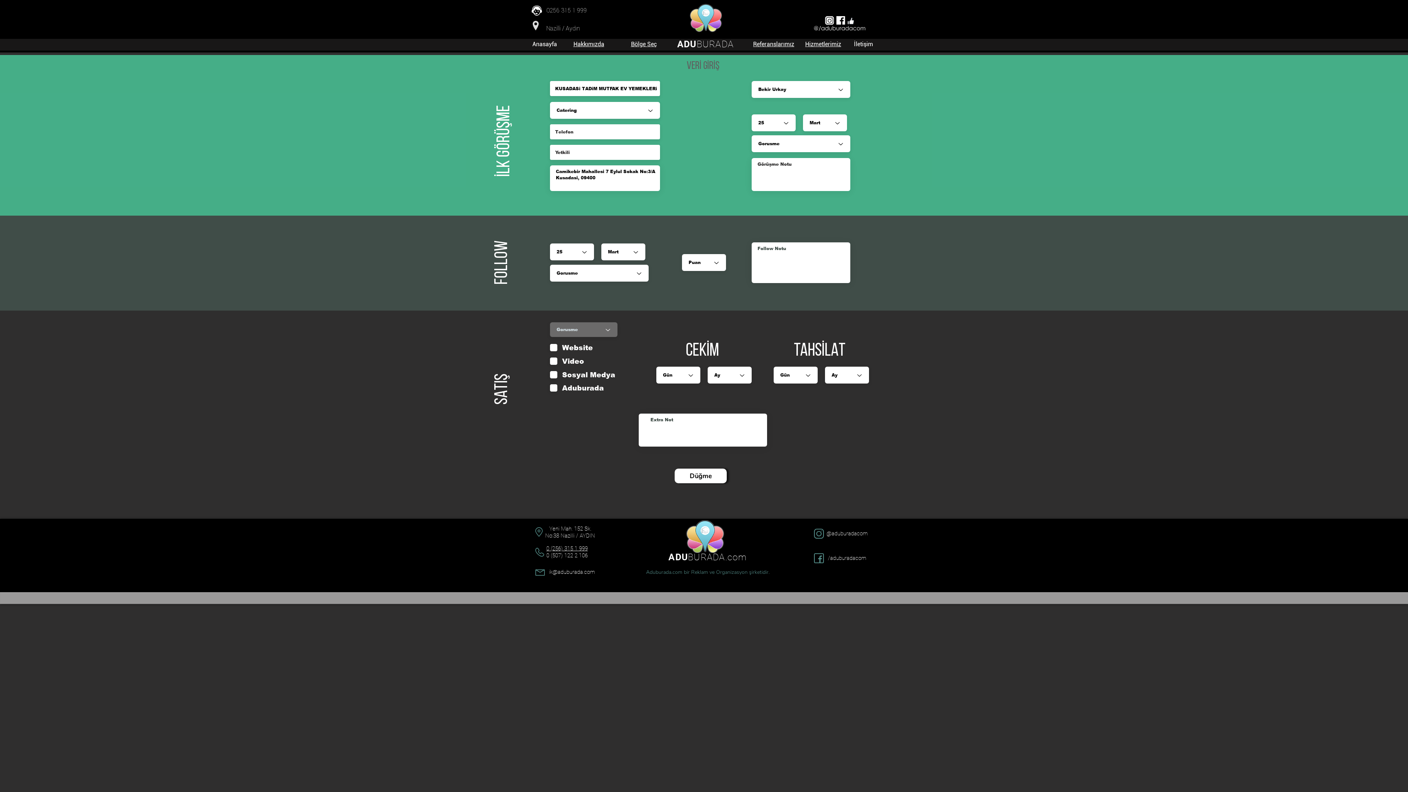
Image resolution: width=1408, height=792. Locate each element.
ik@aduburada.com (572, 572)
